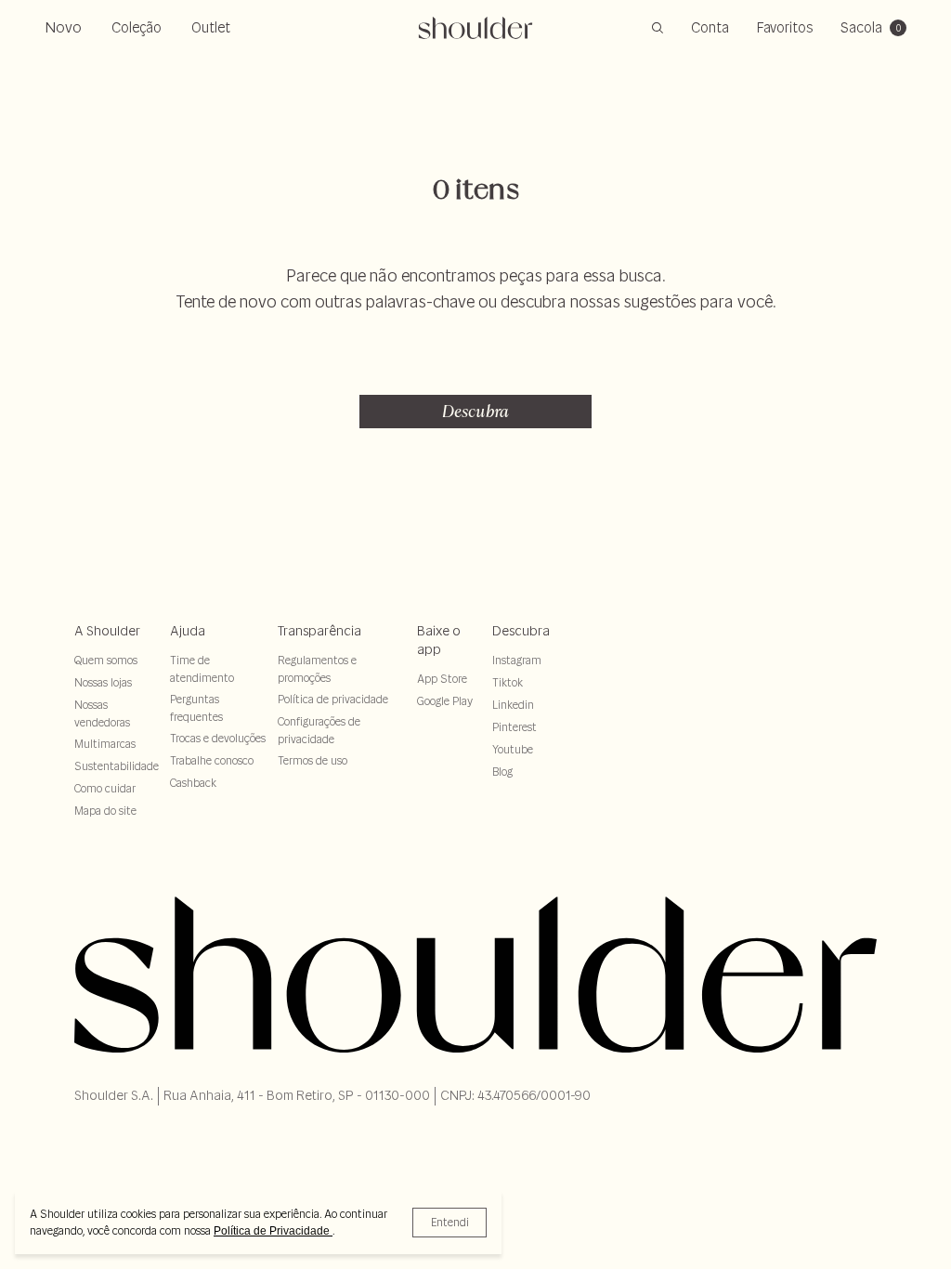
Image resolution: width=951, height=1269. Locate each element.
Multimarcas (105, 744)
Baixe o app (439, 640)
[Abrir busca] (657, 27)
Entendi (450, 1222)
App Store (442, 679)
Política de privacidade (333, 699)
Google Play (445, 701)
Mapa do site (105, 811)
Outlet (210, 27)
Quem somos (105, 660)
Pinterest (514, 727)
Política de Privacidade (273, 1230)
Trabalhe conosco (212, 760)
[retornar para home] (476, 28)
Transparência (319, 630)
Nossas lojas (103, 682)
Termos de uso (312, 760)
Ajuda (187, 630)
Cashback (193, 783)
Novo (63, 27)
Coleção (136, 27)
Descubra (475, 411)
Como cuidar (105, 788)
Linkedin (513, 705)
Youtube (512, 749)
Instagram (516, 660)
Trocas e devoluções (218, 738)
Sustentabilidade (116, 766)
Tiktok (507, 682)
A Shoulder (107, 630)
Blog (502, 771)
